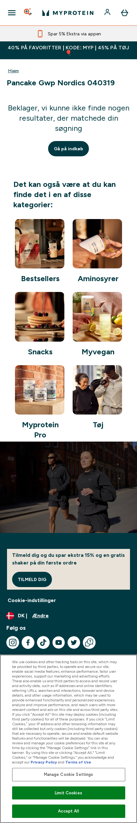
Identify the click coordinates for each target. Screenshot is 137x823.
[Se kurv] (124, 12)
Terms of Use (78, 762)
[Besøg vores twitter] (74, 642)
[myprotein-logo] (67, 12)
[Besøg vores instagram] (12, 642)
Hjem (13, 70)
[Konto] (108, 12)
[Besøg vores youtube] (58, 642)
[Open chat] (89, 642)
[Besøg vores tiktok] (43, 642)
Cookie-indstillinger (32, 600)
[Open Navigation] (12, 12)
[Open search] (28, 12)
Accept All (68, 811)
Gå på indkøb (68, 148)
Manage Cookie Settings (68, 774)
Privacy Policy (44, 762)
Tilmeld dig (32, 579)
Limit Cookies (68, 793)
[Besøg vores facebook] (28, 642)
